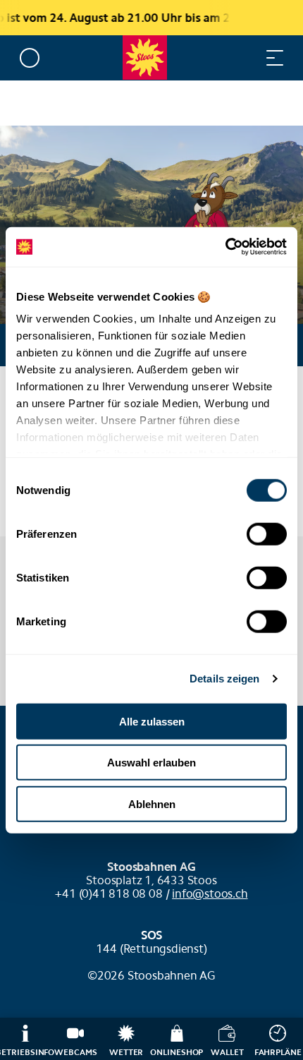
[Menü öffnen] (275, 57)
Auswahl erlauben (151, 763)
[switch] (267, 533)
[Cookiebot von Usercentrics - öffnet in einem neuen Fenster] (225, 247)
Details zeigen (224, 679)
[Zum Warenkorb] (218, 57)
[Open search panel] (247, 57)
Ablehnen (151, 803)
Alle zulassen (152, 721)
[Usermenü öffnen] (29, 57)
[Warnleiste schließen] (245, 17)
